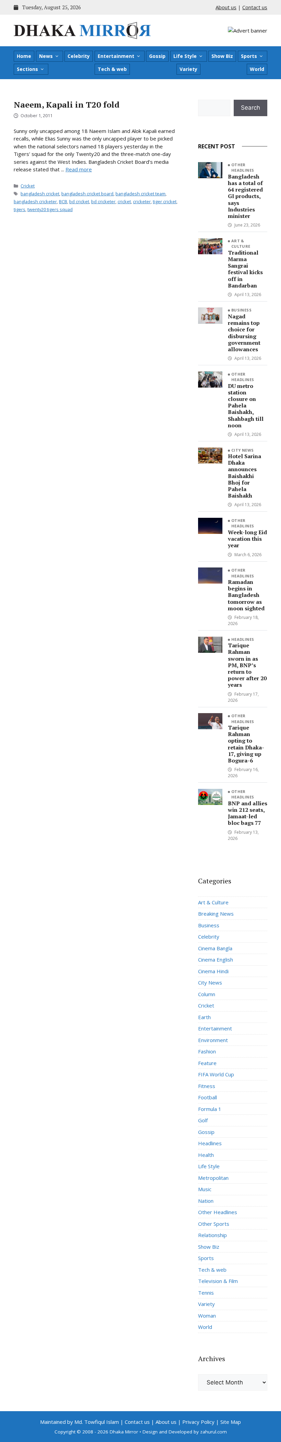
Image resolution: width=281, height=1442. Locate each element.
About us (226, 7)
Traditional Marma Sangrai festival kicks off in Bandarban (245, 269)
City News (242, 450)
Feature (207, 1063)
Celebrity (79, 56)
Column (206, 994)
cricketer (142, 201)
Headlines (242, 639)
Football (207, 1097)
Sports (249, 56)
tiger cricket (164, 201)
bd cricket (79, 201)
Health (206, 1154)
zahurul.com (213, 1432)
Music (204, 1189)
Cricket (28, 186)
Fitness (206, 1086)
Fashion (207, 1051)
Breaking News (216, 913)
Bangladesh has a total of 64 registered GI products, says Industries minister (245, 196)
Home (24, 56)
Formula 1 (209, 1108)
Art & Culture (241, 243)
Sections (27, 69)
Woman (207, 1315)
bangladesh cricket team (140, 194)
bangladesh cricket (40, 194)
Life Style (185, 56)
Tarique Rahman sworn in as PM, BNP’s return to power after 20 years (247, 664)
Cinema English (215, 959)
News (46, 56)
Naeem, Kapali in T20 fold (67, 104)
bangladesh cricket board (87, 194)
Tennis (206, 1292)
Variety (188, 69)
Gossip (157, 56)
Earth (204, 1017)
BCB (63, 201)
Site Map (230, 1421)
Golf (203, 1120)
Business (241, 310)
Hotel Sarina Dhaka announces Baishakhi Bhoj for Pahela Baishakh (244, 475)
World (257, 69)
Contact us (254, 7)
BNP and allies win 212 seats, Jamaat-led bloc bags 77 (247, 813)
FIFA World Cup (216, 1074)
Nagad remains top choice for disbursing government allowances (244, 333)
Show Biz (222, 56)
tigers (19, 209)
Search (250, 107)
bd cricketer (103, 201)
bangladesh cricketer (35, 201)
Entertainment (116, 56)
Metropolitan (213, 1177)
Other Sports (213, 1223)
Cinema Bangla (215, 948)
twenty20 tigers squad (50, 209)
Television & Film (218, 1281)
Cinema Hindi (213, 971)
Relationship (212, 1235)
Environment (213, 1040)
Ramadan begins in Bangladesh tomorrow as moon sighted (246, 595)
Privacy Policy (198, 1421)
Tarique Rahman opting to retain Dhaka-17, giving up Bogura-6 (246, 744)
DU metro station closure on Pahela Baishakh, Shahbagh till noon (246, 405)
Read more (78, 169)
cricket (124, 201)
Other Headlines (242, 167)
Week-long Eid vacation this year (247, 538)
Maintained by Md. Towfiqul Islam (79, 1421)
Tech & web (112, 69)
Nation (205, 1200)
